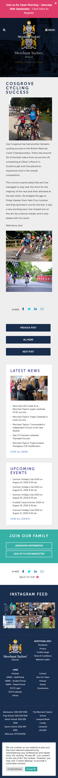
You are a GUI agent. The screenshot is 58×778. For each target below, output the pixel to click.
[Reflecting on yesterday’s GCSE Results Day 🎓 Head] (9, 609)
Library (15, 695)
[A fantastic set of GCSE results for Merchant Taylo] (48, 609)
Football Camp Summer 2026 (27, 502)
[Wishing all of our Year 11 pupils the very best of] (9, 622)
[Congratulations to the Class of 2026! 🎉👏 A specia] (35, 609)
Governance (42, 688)
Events (43, 684)
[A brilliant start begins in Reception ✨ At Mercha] (22, 622)
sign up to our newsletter (29, 554)
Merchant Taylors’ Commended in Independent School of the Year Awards (29, 428)
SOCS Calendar (15, 692)
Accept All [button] (31, 769)
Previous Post (28, 328)
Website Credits (43, 660)
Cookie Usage (43, 652)
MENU (51, 30)
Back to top (27, 577)
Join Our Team (42, 677)
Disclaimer (42, 645)
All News (28, 340)
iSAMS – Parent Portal (15, 684)
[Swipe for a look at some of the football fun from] (48, 622)
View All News (19, 452)
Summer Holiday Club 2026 (26, 479)
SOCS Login (15, 688)
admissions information (29, 546)
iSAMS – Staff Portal (15, 677)
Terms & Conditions (43, 656)
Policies (42, 681)
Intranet (15, 673)
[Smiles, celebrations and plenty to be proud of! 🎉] (22, 609)
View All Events (20, 519)
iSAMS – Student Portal (15, 681)
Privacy (43, 649)
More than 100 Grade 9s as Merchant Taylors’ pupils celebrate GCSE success (29, 409)
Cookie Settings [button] (15, 769)
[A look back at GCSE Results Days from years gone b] (35, 622)
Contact (42, 673)
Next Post (28, 352)
